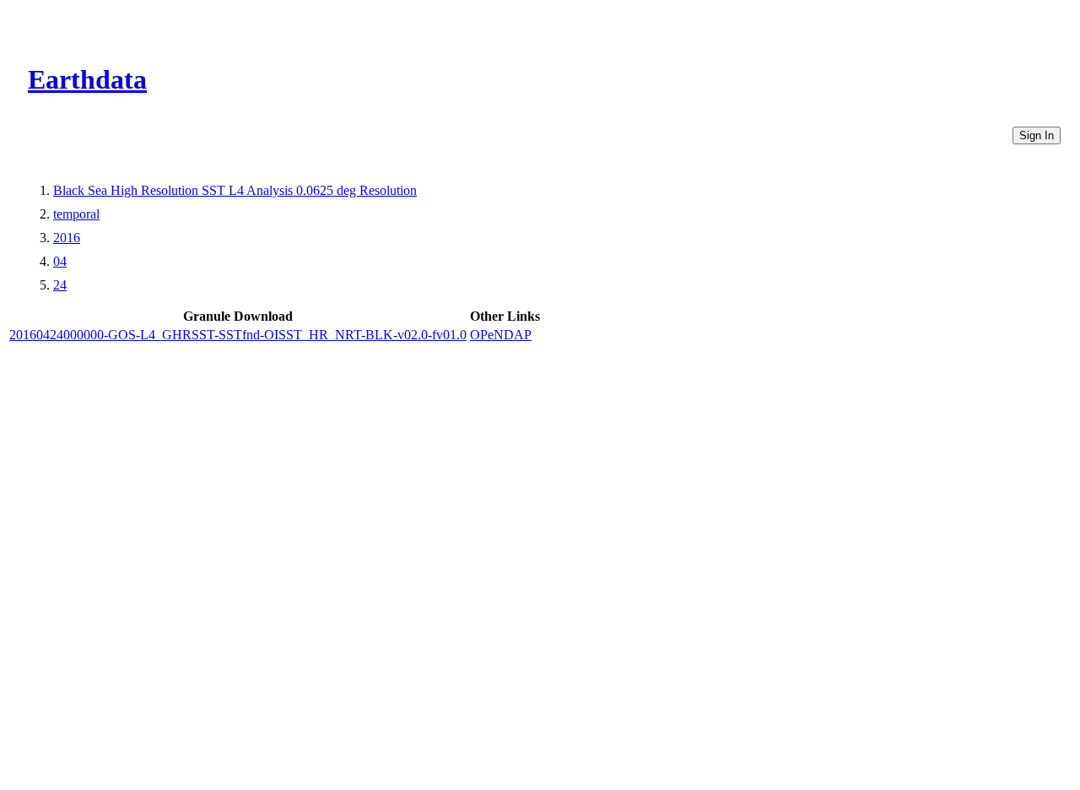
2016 (66, 237)
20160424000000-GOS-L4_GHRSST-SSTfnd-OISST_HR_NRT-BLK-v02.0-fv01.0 (238, 334)
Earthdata (87, 79)
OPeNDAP (501, 334)
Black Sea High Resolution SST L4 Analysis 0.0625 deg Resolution (235, 190)
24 (60, 285)
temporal (76, 214)
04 (60, 261)
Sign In (1036, 135)
